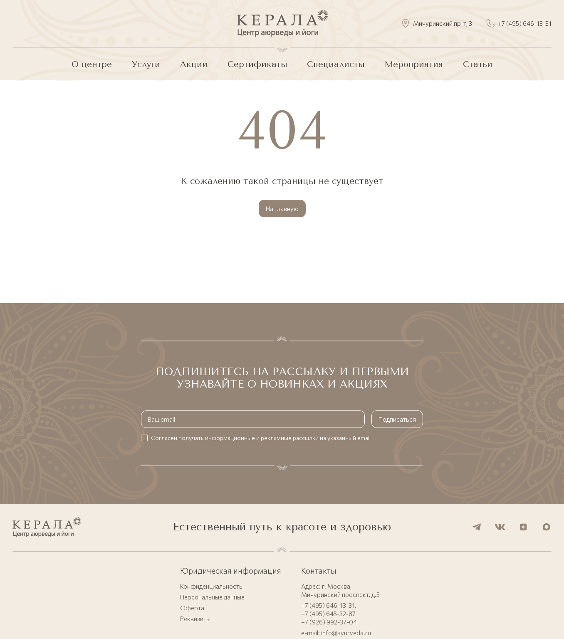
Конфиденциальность (211, 586)
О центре (92, 64)
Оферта (192, 608)
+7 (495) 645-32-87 (328, 613)
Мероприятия (414, 64)
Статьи (477, 64)
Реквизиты (195, 618)
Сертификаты (257, 64)
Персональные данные (212, 597)
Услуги (146, 64)
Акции (194, 64)
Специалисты (336, 64)
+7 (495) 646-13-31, (328, 605)
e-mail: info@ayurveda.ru (336, 633)
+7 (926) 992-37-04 (329, 622)
